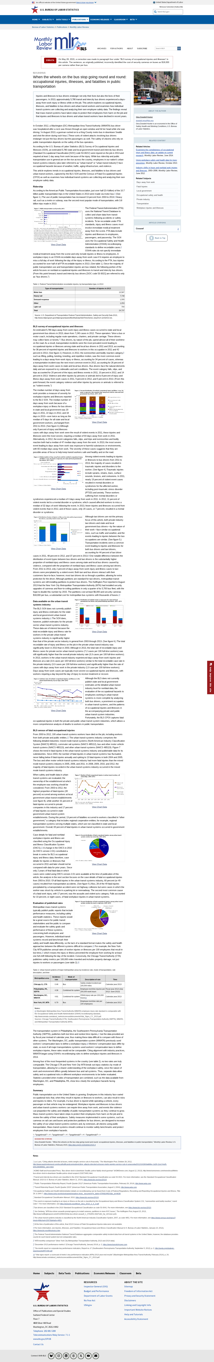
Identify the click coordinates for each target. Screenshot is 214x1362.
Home (36, 1273)
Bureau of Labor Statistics (43, 27)
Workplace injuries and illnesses (150, 208)
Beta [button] (132, 19)
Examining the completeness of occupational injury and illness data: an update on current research (155, 153)
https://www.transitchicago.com (115, 1245)
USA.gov (88, 1305)
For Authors (116, 49)
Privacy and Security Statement (139, 1295)
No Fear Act (89, 1300)
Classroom (125, 1273)
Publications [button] (79, 19)
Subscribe (179, 7)
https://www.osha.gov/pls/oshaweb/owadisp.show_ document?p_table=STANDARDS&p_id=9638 (82, 1194)
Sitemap (128, 1286)
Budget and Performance (96, 1291)
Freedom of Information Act (138, 1291)
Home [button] (35, 19)
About (130, 49)
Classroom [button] (120, 19)
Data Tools (65, 1273)
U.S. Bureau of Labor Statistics (59, 9)
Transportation (143, 203)
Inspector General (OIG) (96, 1286)
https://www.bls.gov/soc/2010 (139, 1208)
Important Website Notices (138, 1309)
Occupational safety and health (150, 195)
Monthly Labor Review (79, 27)
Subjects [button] (47, 19)
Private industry (143, 199)
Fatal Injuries (142, 186)
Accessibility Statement (136, 1319)
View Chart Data (58, 244)
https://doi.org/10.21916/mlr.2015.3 (82, 1145)
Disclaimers (130, 1300)
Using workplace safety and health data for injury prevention (156, 161)
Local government (144, 191)
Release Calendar (167, 7)
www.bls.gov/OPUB (42, 1339)
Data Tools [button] (62, 19)
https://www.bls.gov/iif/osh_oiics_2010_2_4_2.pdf (79, 1204)
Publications (62, 27)
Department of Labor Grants (98, 1295)
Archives (101, 49)
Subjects (49, 1273)
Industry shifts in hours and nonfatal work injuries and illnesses (156, 169)
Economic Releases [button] (100, 19)
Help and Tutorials (133, 1314)
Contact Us (38, 1344)
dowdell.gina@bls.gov (145, 121)
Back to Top (155, 237)
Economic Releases (104, 1273)
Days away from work (146, 182)
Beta (138, 1273)
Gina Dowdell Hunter (144, 117)
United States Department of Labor (169, 2)
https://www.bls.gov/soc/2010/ (95, 1180)
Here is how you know (85, 2)
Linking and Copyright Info (137, 1305)
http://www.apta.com (143, 1183)
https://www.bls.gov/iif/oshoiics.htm (46, 1231)
